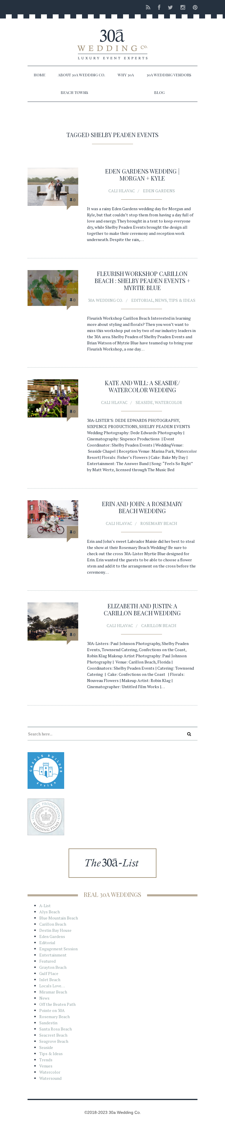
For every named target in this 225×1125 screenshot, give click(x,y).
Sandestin (48, 1022)
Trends (45, 1059)
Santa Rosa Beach (55, 1029)
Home (39, 74)
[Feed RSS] (148, 7)
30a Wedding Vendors (168, 74)
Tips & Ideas (182, 300)
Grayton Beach (53, 967)
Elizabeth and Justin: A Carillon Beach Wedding (142, 609)
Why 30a (126, 74)
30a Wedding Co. (105, 300)
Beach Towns (74, 92)
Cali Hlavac (121, 190)
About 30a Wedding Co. (81, 74)
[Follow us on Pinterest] (193, 7)
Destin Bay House (55, 930)
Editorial (142, 300)
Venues (45, 1066)
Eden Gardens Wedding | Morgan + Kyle (142, 174)
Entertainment (53, 955)
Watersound (50, 1078)
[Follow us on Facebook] (159, 7)
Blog (159, 92)
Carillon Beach (158, 625)
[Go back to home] (112, 39)
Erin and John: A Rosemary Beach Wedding (142, 507)
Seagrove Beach (53, 1041)
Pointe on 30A (52, 1010)
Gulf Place (48, 973)
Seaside (144, 402)
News (161, 300)
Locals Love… (52, 985)
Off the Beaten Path (57, 1004)
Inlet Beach (49, 979)
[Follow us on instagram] (183, 7)
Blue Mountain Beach (58, 918)
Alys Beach (49, 912)
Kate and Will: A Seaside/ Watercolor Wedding (142, 386)
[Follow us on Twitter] (170, 7)
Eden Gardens (159, 190)
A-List (45, 905)
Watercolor (168, 402)
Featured (47, 961)
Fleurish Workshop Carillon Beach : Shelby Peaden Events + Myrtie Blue (142, 281)
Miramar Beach (53, 992)
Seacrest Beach (53, 1035)
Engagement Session (58, 948)
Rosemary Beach (158, 523)
